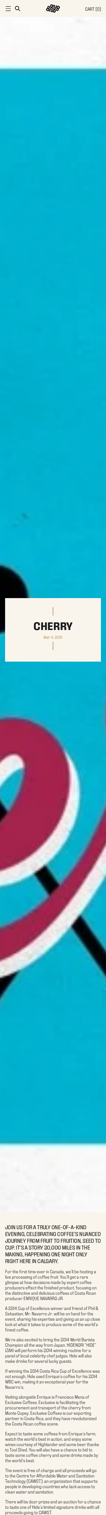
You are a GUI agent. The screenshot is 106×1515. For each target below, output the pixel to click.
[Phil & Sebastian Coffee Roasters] (53, 8)
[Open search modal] (17, 8)
